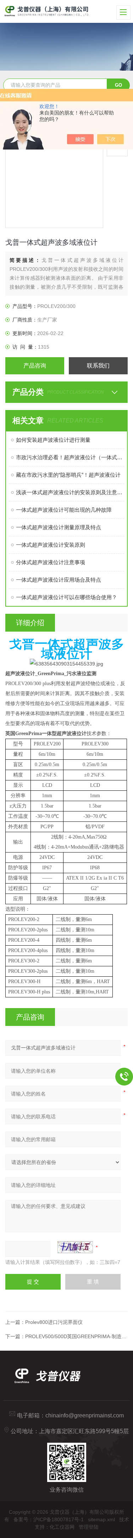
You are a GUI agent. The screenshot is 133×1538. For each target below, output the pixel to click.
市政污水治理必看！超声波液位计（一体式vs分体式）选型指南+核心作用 (70, 457)
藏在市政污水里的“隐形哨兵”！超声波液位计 (68, 475)
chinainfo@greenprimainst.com (84, 1415)
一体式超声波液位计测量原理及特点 (58, 527)
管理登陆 (89, 1527)
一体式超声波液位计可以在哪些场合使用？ (66, 597)
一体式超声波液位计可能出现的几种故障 (64, 510)
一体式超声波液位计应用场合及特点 (58, 580)
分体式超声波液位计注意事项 (50, 562)
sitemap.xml (101, 1519)
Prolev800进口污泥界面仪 (54, 1322)
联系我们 (98, 366)
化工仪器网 (62, 1527)
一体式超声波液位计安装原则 (50, 545)
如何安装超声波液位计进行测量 (53, 440)
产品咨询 (34, 366)
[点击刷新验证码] (75, 1247)
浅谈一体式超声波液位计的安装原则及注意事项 (70, 492)
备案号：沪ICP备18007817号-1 (48, 1519)
